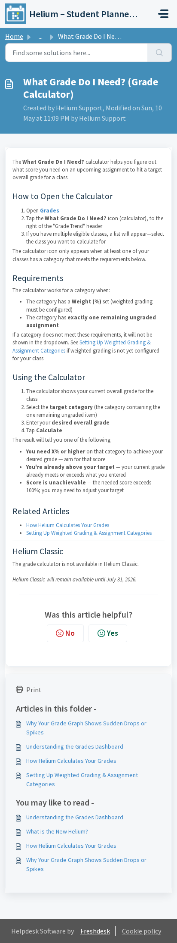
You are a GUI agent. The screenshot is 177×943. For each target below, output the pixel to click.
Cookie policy (141, 931)
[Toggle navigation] (163, 14)
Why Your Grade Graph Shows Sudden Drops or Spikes (86, 727)
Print (34, 689)
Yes (112, 633)
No (70, 633)
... (41, 36)
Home (14, 36)
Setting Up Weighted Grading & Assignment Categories (89, 533)
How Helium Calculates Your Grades (67, 525)
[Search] (159, 52)
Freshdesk (95, 931)
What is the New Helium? (57, 831)
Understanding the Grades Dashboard (74, 746)
